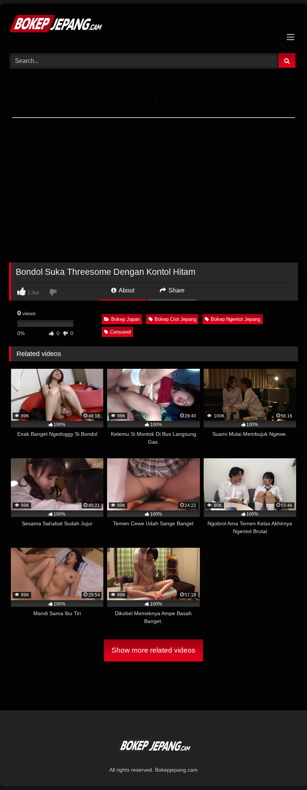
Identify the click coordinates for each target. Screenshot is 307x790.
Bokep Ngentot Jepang (235, 319)
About (126, 290)
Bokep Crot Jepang (175, 319)
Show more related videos (153, 650)
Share (176, 290)
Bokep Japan (125, 319)
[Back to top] (284, 767)
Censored (120, 332)
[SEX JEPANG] (153, 26)
